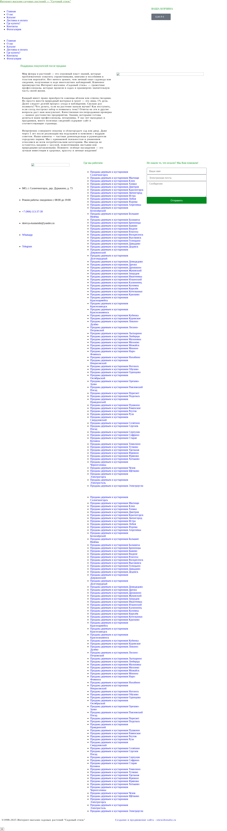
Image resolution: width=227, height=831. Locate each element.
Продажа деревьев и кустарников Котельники (116, 291)
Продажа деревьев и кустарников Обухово (114, 369)
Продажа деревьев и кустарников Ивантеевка (116, 276)
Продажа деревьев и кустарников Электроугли (116, 485)
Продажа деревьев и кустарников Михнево (114, 342)
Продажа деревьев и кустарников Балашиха (115, 219)
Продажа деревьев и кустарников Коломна (114, 285)
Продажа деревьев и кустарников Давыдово (115, 243)
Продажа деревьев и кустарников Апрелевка (115, 204)
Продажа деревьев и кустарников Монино (114, 348)
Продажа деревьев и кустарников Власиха (114, 231)
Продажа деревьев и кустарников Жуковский (116, 270)
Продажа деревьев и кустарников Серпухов (115, 432)
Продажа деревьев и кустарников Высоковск (115, 237)
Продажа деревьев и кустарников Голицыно (115, 240)
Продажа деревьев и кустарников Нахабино (115, 357)
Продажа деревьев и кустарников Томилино (115, 443)
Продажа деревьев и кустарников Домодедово (116, 261)
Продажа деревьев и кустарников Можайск (114, 345)
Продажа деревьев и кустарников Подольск (115, 396)
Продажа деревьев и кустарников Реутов (113, 411)
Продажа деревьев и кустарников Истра (113, 195)
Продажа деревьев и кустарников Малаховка (115, 339)
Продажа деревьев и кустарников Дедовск (114, 246)
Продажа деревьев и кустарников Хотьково (114, 458)
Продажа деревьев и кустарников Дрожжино (115, 267)
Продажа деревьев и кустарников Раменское (115, 408)
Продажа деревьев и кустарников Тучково (114, 446)
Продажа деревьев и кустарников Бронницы (115, 222)
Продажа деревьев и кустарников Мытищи (114, 177)
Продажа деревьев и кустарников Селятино (115, 423)
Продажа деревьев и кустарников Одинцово (115, 372)
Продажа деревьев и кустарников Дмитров (114, 186)
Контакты (12, 26)
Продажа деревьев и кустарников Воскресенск (116, 234)
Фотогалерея (14, 29)
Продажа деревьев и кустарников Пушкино (115, 405)
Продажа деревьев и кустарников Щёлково (114, 470)
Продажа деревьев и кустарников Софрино (114, 435)
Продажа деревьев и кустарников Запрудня (114, 273)
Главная (11, 11)
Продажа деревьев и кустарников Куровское (115, 318)
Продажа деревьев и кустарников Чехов (112, 467)
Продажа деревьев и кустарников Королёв (114, 288)
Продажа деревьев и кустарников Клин (112, 180)
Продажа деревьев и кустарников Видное (113, 228)
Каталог (11, 17)
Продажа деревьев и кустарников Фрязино (114, 452)
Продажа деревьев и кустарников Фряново (114, 455)
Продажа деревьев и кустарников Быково (113, 225)
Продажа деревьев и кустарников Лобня (113, 198)
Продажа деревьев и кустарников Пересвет (114, 393)
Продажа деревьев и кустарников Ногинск (114, 366)
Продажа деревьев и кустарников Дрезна (113, 264)
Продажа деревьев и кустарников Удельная (114, 449)
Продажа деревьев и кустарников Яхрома (113, 201)
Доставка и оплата (17, 20)
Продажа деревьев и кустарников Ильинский (116, 279)
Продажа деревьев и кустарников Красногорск (116, 189)
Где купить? (13, 23)
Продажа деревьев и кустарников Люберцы (115, 336)
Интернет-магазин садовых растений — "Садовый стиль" (35, 1)
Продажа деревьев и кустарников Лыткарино (116, 333)
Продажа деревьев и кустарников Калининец (116, 282)
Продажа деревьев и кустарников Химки (113, 183)
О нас (10, 14)
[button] (75, 35)
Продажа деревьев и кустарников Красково (114, 294)
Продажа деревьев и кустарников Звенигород (116, 192)
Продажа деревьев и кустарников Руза (112, 414)
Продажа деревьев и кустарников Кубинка (114, 315)
